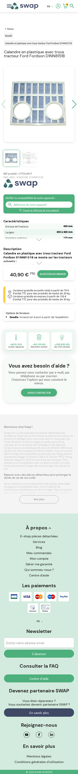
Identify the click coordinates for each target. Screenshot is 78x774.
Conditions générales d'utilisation (39, 762)
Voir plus (39, 499)
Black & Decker (48, 457)
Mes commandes (39, 553)
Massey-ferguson (14, 460)
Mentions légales (39, 756)
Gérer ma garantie (39, 564)
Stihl (28, 460)
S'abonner (39, 654)
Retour (10, 28)
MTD (61, 457)
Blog (39, 547)
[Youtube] (26, 734)
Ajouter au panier (53, 274)
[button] (74, 104)
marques (56, 460)
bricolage (28, 466)
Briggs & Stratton (28, 457)
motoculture (11, 466)
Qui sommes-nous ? (39, 570)
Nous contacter (39, 392)
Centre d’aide (39, 575)
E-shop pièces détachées (39, 536)
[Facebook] (39, 734)
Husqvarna (10, 457)
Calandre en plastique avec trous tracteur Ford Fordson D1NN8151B (38, 43)
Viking (68, 457)
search (72, 6)
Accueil (8, 35)
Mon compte (39, 559)
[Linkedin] (51, 734)
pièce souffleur (27, 492)
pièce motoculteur (48, 492)
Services (39, 542)
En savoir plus (39, 713)
